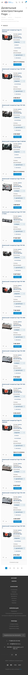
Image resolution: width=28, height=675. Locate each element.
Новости (14, 600)
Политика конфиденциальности (14, 613)
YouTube (12, 654)
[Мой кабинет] (22, 2)
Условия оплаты (14, 624)
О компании (14, 589)
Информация (14, 608)
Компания (14, 586)
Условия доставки (14, 626)
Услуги (14, 581)
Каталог (14, 578)
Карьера (14, 602)
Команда (14, 591)
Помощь (14, 621)
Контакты (14, 598)
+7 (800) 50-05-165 (14, 640)
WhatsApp (16, 654)
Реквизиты (14, 611)
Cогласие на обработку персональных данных (14, 615)
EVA (20, 669)
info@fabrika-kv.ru (15, 644)
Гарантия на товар (14, 628)
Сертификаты (14, 594)
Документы (14, 596)
